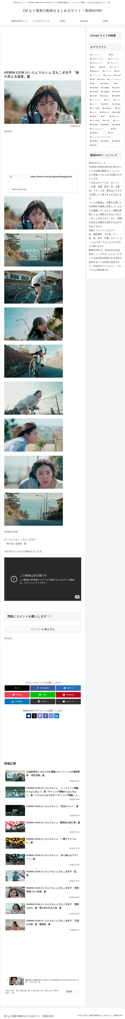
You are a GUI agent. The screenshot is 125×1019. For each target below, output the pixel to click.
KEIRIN (9, 131)
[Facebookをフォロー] (45, 715)
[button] (42, 701)
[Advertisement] (42, 49)
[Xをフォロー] (34, 715)
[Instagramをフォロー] (51, 715)
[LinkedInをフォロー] (56, 715)
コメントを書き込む (42, 629)
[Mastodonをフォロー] (39, 715)
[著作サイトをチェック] (28, 715)
